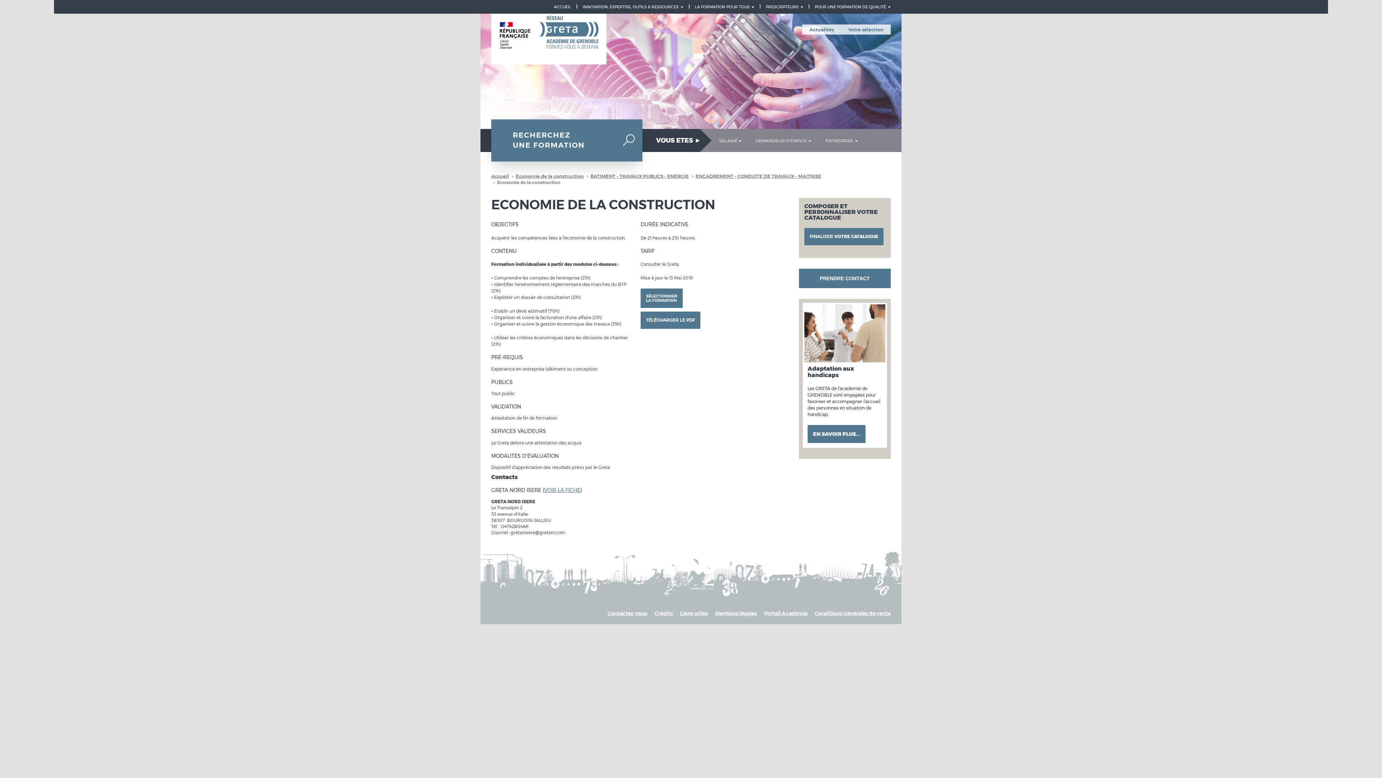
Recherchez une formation (549, 140)
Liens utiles (694, 613)
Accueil (562, 6)
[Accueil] (548, 39)
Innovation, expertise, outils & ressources (631, 6)
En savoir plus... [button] (836, 434)
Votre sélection (866, 29)
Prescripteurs (783, 6)
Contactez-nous (627, 613)
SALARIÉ (728, 140)
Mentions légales (736, 613)
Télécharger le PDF (670, 320)
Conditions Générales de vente (853, 613)
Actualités (821, 29)
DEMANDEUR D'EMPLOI (782, 140)
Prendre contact (845, 278)
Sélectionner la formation (661, 298)
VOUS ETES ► (678, 140)
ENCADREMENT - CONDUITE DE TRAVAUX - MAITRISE (758, 176)
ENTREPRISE (840, 140)
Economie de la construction (550, 176)
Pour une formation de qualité (851, 6)
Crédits (664, 613)
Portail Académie (786, 613)
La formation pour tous (723, 6)
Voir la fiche (562, 490)
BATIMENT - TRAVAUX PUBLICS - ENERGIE (640, 176)
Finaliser (844, 236)
